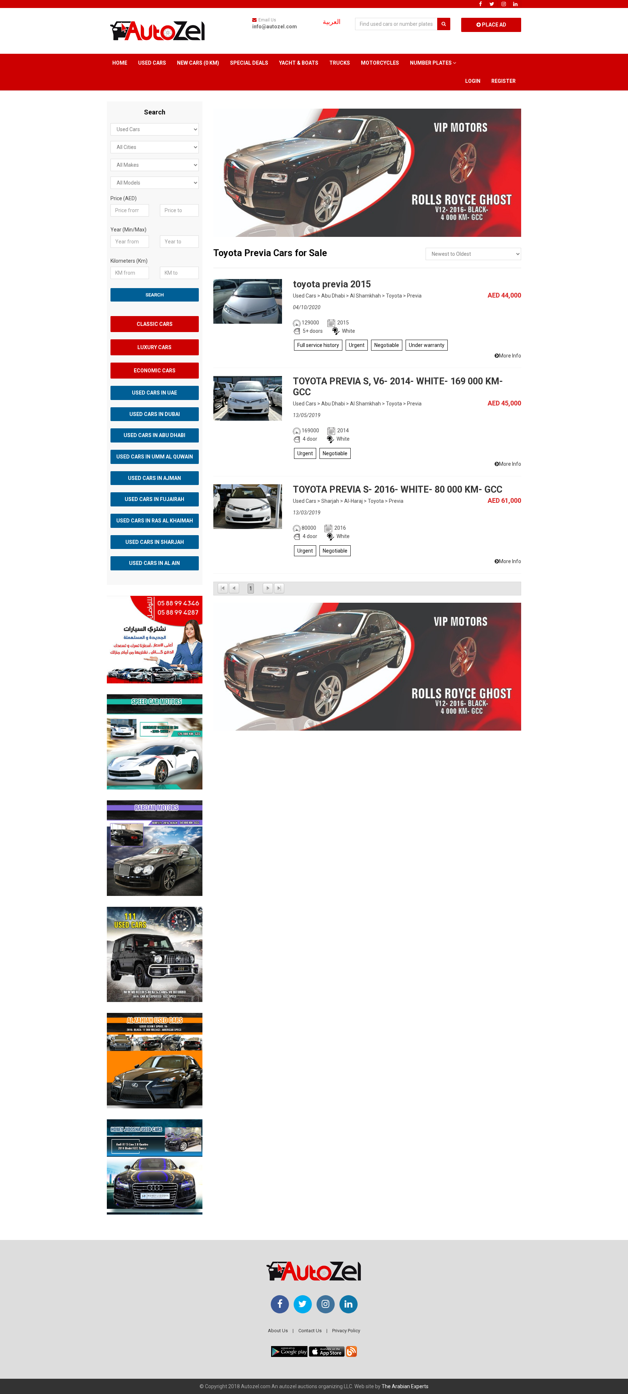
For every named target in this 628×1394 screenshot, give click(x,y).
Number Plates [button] (431, 63)
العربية (332, 21)
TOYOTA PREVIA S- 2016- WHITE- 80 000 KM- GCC (397, 489)
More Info (510, 356)
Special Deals (249, 63)
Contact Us (310, 1330)
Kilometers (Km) (129, 261)
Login (472, 81)
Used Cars (152, 63)
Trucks (339, 63)
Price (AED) (123, 198)
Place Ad (493, 25)
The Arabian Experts (405, 1386)
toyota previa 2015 (332, 284)
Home (119, 63)
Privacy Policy (346, 1330)
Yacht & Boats (298, 63)
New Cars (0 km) (198, 63)
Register (503, 81)
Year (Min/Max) (128, 230)
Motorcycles (380, 63)
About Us (278, 1330)
